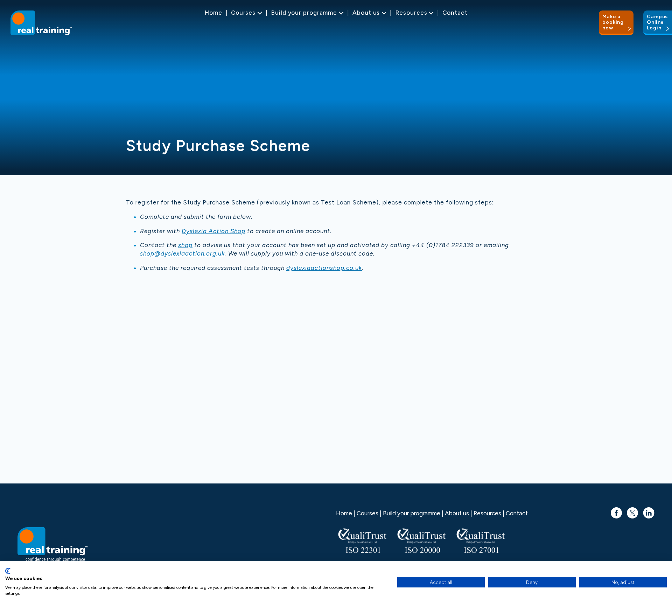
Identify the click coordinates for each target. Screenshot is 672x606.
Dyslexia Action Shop (213, 231)
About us (366, 12)
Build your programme (304, 12)
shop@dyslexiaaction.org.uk (182, 253)
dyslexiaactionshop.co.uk (324, 267)
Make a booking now (613, 22)
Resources (411, 12)
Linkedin (648, 509)
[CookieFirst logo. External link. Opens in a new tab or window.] (7, 571)
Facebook (616, 509)
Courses (243, 12)
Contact (454, 12)
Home (213, 12)
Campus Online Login (657, 22)
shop (185, 245)
